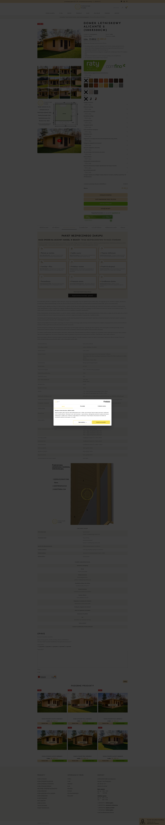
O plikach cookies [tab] (102, 406)
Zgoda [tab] (63, 406)
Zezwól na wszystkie (101, 422)
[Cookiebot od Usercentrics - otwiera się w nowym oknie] (104, 402)
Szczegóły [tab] (82, 406)
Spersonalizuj (82, 422)
